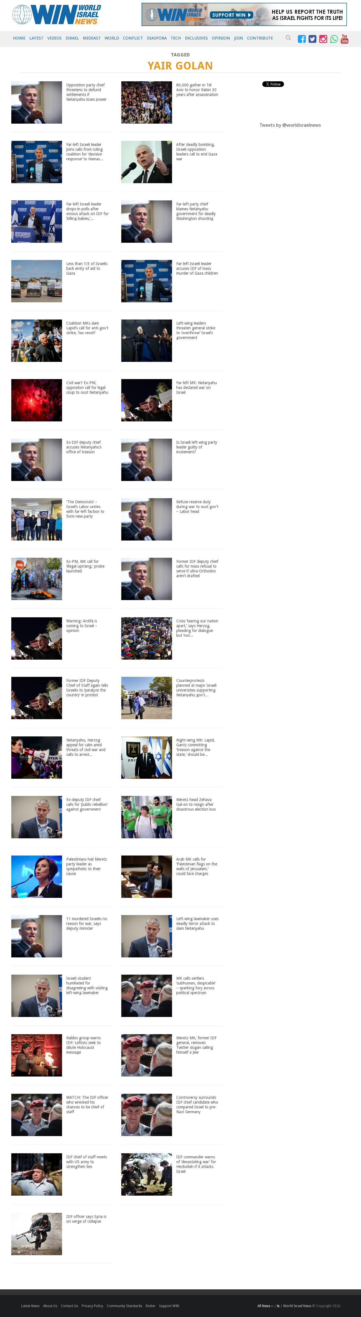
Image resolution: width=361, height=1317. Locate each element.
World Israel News (297, 1306)
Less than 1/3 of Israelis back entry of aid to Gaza (86, 268)
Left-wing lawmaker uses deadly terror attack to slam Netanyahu (197, 923)
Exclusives (196, 38)
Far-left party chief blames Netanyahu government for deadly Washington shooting (196, 211)
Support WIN (169, 1306)
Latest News (30, 1306)
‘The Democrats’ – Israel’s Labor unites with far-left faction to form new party (85, 509)
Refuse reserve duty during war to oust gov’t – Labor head (197, 507)
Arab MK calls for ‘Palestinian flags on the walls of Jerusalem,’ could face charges (196, 866)
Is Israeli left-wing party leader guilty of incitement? (196, 447)
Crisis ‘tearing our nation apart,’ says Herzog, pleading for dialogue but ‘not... (197, 628)
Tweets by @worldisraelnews (290, 125)
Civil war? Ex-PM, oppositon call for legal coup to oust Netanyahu (87, 387)
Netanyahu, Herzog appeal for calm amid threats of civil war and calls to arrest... (85, 747)
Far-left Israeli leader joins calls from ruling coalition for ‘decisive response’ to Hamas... (84, 151)
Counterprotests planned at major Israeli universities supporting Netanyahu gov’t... (196, 687)
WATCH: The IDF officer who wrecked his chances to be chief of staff (87, 1104)
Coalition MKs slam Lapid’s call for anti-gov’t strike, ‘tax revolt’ (87, 328)
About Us (50, 1306)
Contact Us (69, 1306)
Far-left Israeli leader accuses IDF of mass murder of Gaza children (197, 268)
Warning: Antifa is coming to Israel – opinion (81, 626)
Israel (72, 38)
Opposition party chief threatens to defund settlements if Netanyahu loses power (86, 92)
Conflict (133, 38)
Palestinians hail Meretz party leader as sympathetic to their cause (86, 866)
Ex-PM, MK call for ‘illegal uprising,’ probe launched (85, 566)
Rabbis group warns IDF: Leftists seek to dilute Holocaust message (83, 1045)
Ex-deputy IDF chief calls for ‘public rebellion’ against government (87, 804)
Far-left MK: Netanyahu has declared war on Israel (196, 387)
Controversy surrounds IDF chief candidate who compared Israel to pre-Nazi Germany (197, 1104)
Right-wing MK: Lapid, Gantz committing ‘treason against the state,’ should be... (195, 747)
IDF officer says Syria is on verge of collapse (86, 1219)
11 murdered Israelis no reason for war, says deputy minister (86, 923)
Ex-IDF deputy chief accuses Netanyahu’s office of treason (84, 447)
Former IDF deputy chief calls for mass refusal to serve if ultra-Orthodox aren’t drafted (197, 568)
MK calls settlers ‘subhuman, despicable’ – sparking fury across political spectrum (195, 985)
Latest (36, 38)
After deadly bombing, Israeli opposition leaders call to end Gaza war (196, 151)
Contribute (260, 38)
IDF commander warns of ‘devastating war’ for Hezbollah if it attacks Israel (196, 1164)
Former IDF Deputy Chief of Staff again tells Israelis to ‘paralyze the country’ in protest (87, 687)
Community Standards (124, 1306)
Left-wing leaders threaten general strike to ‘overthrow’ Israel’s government (195, 330)
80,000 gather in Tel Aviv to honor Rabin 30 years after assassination (197, 90)
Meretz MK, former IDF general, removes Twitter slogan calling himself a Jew (196, 1045)
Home (19, 38)
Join (238, 38)
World (112, 38)
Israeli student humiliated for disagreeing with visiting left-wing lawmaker (87, 985)
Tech (176, 38)
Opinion (221, 38)
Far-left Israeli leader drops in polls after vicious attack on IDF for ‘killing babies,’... (87, 211)
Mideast (92, 38)
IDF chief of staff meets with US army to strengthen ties (86, 1162)
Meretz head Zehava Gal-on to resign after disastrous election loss (196, 804)
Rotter (150, 1306)
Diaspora (157, 38)
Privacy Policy (92, 1306)
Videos (54, 38)
